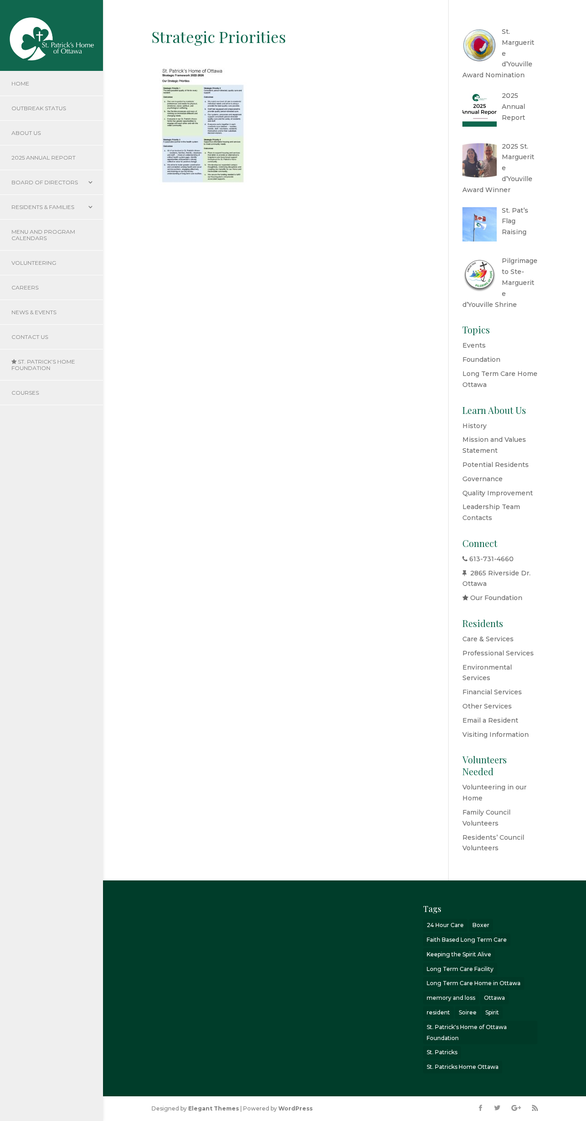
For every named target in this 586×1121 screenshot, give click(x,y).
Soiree (468, 1012)
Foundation (481, 359)
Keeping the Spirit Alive (459, 954)
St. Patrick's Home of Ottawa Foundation (467, 1032)
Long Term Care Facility (460, 968)
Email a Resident (490, 720)
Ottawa (494, 997)
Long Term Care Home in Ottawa (474, 983)
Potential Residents (495, 465)
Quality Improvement (497, 493)
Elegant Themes (213, 1108)
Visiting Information (495, 734)
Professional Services (498, 653)
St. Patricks (442, 1052)
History (474, 426)
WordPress (295, 1108)
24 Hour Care (445, 925)
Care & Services (488, 639)
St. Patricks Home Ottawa (463, 1066)
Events (474, 345)
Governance (482, 479)
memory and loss (451, 997)
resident (438, 1012)
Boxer (480, 925)
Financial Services (492, 692)
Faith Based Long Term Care (467, 939)
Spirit (492, 1012)
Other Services (487, 706)
